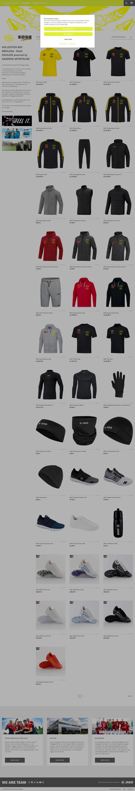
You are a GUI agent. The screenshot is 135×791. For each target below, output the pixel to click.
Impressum (72, 43)
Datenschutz (63, 43)
